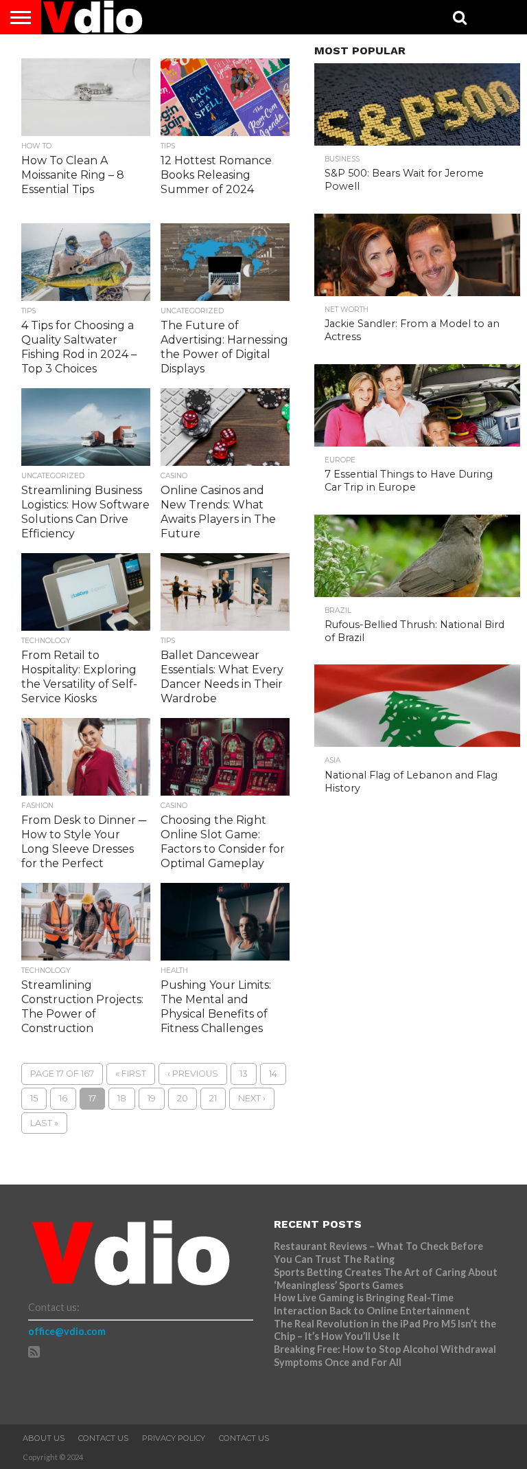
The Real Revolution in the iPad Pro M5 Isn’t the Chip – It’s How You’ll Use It (385, 1330)
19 (152, 1098)
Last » (44, 1123)
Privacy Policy (173, 1438)
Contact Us (103, 1438)
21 (213, 1098)
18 (121, 1098)
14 (273, 1073)
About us (44, 1438)
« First (130, 1073)
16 (63, 1098)
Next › (252, 1098)
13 (243, 1073)
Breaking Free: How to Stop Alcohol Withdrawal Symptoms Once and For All (385, 1355)
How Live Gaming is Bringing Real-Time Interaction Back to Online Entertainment (373, 1304)
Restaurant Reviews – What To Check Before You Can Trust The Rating (378, 1252)
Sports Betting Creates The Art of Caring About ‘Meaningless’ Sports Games (385, 1278)
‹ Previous (192, 1073)
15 (34, 1098)
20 (182, 1098)
